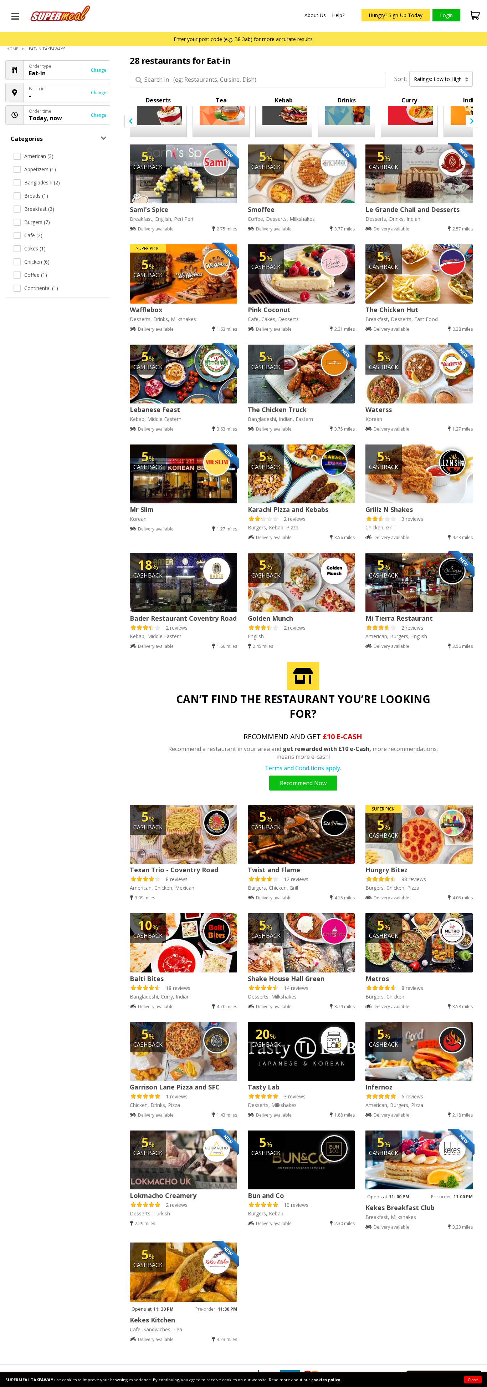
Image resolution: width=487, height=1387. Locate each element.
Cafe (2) (33, 235)
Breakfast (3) (39, 208)
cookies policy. (326, 1379)
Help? (338, 15)
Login (446, 15)
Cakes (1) (35, 248)
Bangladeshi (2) (42, 182)
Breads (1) (36, 195)
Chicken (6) (37, 261)
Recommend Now (303, 783)
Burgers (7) (37, 222)
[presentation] (130, 121)
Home (12, 48)
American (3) (38, 156)
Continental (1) (41, 288)
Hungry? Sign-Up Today (395, 15)
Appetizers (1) (40, 169)
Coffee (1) (35, 274)
